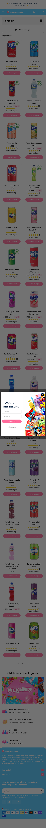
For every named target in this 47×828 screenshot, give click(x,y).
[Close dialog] (42, 394)
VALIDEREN (12, 421)
